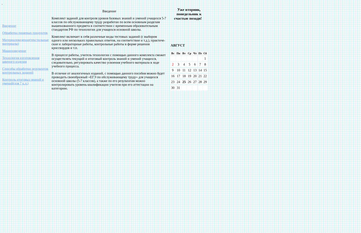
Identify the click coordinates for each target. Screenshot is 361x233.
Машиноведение (14, 51)
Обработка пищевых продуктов (25, 33)
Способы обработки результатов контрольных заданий (25, 70)
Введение (9, 26)
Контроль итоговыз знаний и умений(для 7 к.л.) (23, 81)
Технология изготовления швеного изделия (20, 59)
